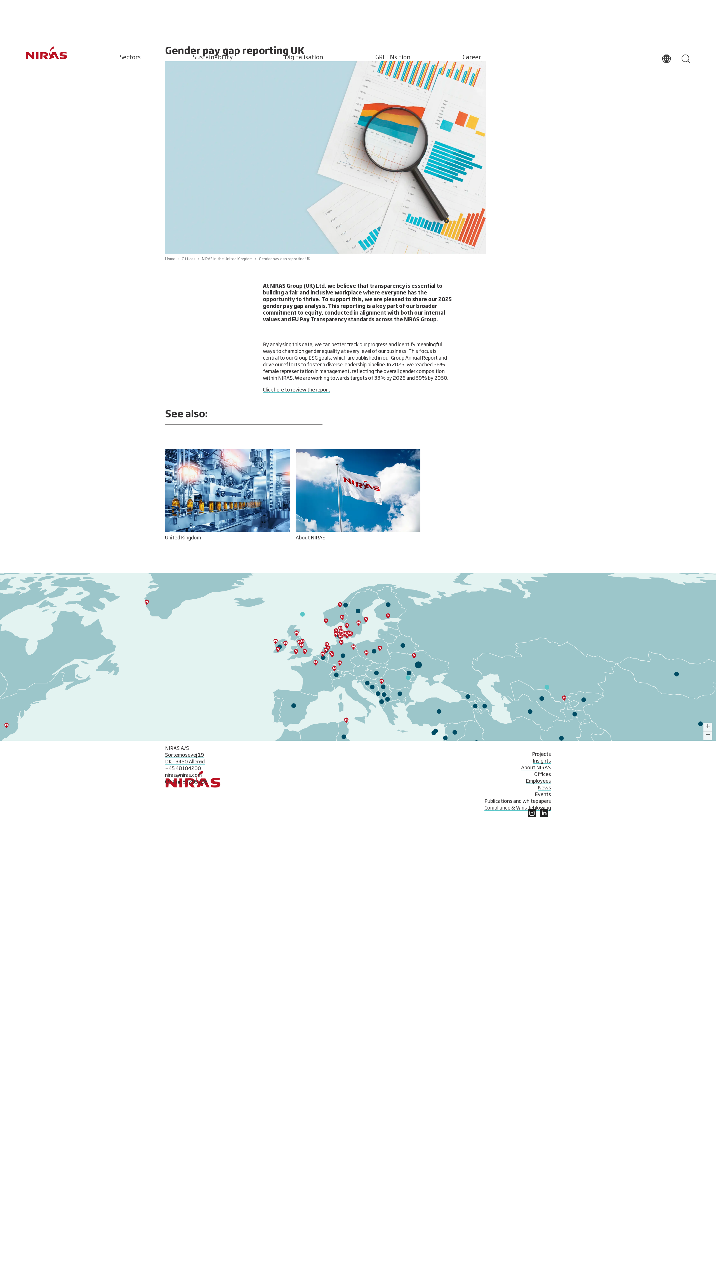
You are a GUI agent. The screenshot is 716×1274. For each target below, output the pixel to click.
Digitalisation (304, 58)
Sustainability (213, 58)
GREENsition (393, 58)
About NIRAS (536, 767)
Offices (189, 259)
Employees (538, 781)
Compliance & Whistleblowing (517, 808)
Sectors (130, 58)
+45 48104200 (183, 768)
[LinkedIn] (532, 815)
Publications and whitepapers (517, 801)
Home (170, 259)
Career (472, 58)
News (544, 788)
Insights (542, 761)
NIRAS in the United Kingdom (227, 259)
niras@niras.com (183, 775)
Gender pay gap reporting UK (284, 259)
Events (543, 794)
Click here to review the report (296, 390)
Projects (541, 754)
